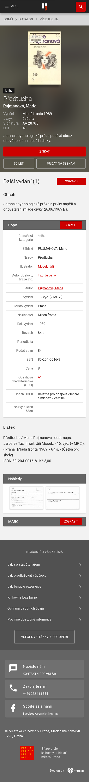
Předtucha (49, 19)
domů (8, 19)
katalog (26, 19)
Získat (44, 151)
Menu (11, 6)
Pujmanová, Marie (19, 105)
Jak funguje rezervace (24, 586)
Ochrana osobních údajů (25, 608)
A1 (40, 377)
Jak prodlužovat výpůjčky (26, 575)
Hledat (79, 6)
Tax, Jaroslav (47, 275)
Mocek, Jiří (46, 266)
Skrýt (71, 225)
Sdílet (19, 163)
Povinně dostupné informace (29, 619)
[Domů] (44, 7)
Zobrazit (71, 181)
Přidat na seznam (61, 163)
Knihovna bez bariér (22, 597)
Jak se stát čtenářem (23, 564)
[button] (44, 58)
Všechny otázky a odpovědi (44, 637)
